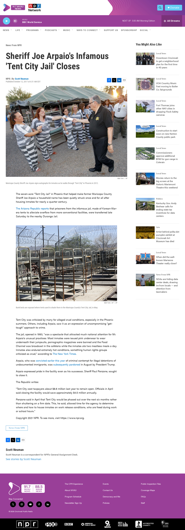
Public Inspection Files (151, 484)
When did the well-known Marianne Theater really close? (166, 260)
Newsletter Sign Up (73, 503)
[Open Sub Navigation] (11, 30)
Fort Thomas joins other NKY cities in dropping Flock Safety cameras (167, 110)
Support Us (111, 30)
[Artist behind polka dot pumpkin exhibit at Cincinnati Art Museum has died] (145, 232)
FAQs (143, 496)
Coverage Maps (148, 490)
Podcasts (51, 30)
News (6, 30)
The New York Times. (65, 354)
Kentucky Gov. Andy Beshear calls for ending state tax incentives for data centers (166, 210)
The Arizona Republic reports (32, 208)
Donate (174, 7)
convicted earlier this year (50, 360)
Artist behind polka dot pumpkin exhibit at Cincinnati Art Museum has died (167, 236)
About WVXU (70, 490)
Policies (106, 503)
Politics (159, 199)
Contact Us (108, 490)
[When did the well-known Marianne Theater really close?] (145, 258)
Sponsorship (129, 30)
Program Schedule (73, 496)
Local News (161, 53)
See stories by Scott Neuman (23, 459)
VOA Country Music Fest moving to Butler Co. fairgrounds (167, 86)
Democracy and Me (111, 496)
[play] (6, 21)
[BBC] (69, 524)
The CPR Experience (74, 484)
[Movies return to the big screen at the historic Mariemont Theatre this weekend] (145, 179)
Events (106, 484)
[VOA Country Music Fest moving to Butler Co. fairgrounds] (145, 84)
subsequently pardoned (66, 364)
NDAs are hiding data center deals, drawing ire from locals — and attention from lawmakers (167, 285)
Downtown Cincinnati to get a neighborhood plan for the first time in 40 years (167, 62)
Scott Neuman (21, 78)
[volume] (15, 21)
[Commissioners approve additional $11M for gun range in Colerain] (145, 153)
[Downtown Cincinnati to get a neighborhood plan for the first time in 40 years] (145, 59)
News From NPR (14, 45)
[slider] (19, 20)
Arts (158, 227)
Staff (143, 503)
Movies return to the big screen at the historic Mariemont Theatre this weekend (167, 182)
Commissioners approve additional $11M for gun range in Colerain (167, 157)
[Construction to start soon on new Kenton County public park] (145, 131)
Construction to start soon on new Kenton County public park (166, 134)
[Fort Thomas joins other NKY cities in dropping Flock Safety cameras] (145, 106)
